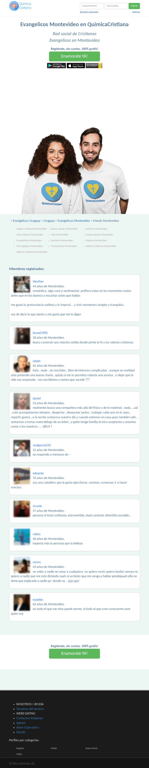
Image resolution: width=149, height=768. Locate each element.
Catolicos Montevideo (96, 229)
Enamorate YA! (74, 56)
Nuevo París (91, 748)
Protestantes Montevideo (64, 246)
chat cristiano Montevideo (29, 234)
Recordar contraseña (89, 12)
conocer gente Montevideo (99, 234)
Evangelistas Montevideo (29, 240)
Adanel (20, 723)
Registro (136, 12)
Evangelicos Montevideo (74, 221)
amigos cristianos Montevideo (31, 229)
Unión (54, 748)
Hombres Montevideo (62, 240)
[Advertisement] (74, 95)
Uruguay (49, 221)
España (20, 748)
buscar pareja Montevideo (64, 229)
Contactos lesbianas (29, 718)
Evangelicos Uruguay (26, 221)
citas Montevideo (60, 234)
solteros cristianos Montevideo (31, 252)
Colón (19, 754)
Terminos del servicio (30, 709)
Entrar (134, 6)
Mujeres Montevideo (96, 240)
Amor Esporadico (27, 727)
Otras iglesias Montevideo (29, 246)
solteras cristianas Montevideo (100, 246)
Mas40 (20, 732)
